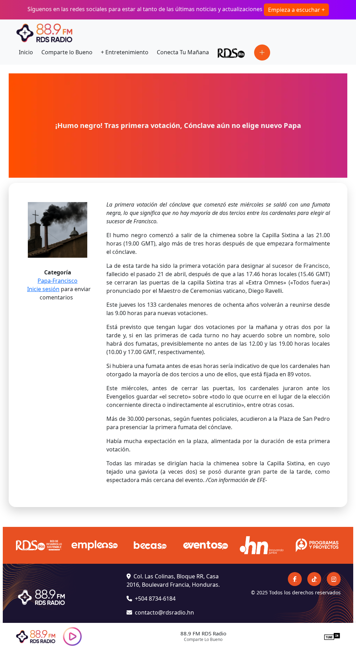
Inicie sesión (43, 289)
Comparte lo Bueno (66, 52)
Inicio (26, 52)
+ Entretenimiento (124, 52)
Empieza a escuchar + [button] (296, 10)
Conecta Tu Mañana (183, 52)
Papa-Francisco (58, 280)
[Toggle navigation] (262, 52)
